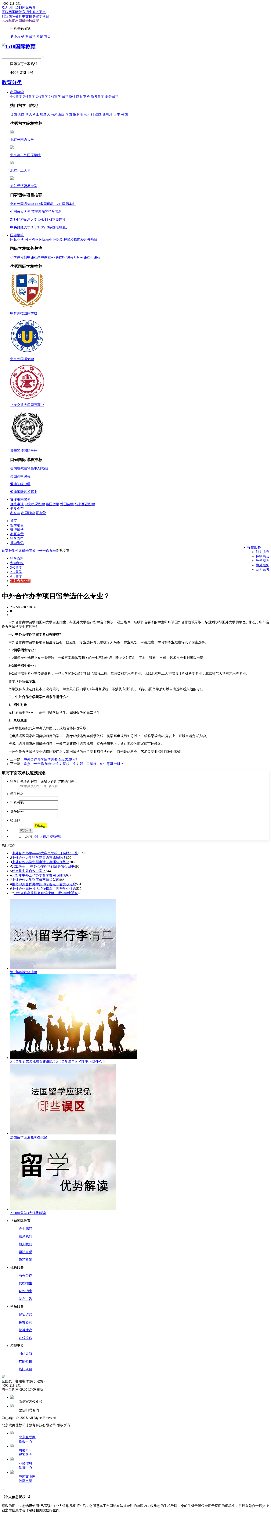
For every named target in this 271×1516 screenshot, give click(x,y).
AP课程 (56, 257)
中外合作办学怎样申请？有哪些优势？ (40, 862)
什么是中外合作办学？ (29, 871)
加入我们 (25, 1244)
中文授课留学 (35, 504)
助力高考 (262, 569)
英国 (13, 114)
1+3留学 (55, 96)
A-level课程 (81, 257)
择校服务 (254, 547)
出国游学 (28, 513)
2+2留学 (42, 96)
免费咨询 (25, 1322)
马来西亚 (57, 114)
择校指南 (73, 239)
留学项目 (17, 525)
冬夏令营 (17, 508)
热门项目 (25, 1369)
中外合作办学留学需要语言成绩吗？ (51, 759)
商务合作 (25, 1275)
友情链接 (25, 1361)
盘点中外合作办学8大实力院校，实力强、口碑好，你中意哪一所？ (74, 764)
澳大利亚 (32, 114)
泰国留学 (52, 504)
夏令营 (41, 513)
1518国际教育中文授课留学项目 (25, 16)
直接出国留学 (20, 499)
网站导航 (25, 1353)
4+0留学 (16, 96)
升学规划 (262, 560)
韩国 (124, 114)
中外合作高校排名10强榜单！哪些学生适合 (44, 888)
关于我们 (25, 1228)
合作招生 (25, 1291)
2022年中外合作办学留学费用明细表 (39, 875)
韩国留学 (67, 504)
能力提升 (262, 552)
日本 (116, 114)
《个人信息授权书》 (48, 836)
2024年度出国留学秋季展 (20, 21)
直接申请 (17, 504)
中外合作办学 (46, 551)
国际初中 (31, 239)
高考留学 (97, 96)
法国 (98, 114)
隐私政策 (25, 1260)
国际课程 (60, 239)
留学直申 (17, 538)
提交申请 (25, 830)
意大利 (89, 114)
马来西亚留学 (85, 504)
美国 (21, 114)
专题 (39, 36)
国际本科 (83, 96)
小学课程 (17, 257)
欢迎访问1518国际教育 (19, 7)
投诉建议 (25, 1330)
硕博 (24, 36)
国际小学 (17, 239)
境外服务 (262, 565)
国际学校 (17, 235)
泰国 (68, 114)
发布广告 (25, 1299)
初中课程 (30, 257)
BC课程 (67, 257)
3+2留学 (16, 567)
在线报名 (25, 1338)
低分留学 (112, 96)
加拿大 (45, 114)
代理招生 (25, 1283)
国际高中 (46, 239)
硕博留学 (17, 529)
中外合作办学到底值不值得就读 (35, 880)
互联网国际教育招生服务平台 (24, 12)
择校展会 (262, 556)
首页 (47, 36)
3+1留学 (29, 96)
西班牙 (107, 114)
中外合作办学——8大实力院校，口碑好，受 (45, 853)
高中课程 (44, 257)
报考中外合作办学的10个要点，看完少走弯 (44, 884)
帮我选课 (25, 1314)
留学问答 (29, 551)
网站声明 (25, 1252)
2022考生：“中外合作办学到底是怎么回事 (43, 866)
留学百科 (17, 558)
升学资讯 (17, 543)
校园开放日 (88, 239)
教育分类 (12, 82)
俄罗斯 (78, 114)
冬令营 (15, 36)
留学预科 (68, 96)
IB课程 (95, 257)
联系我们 (25, 1236)
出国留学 (17, 92)
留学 (32, 36)
